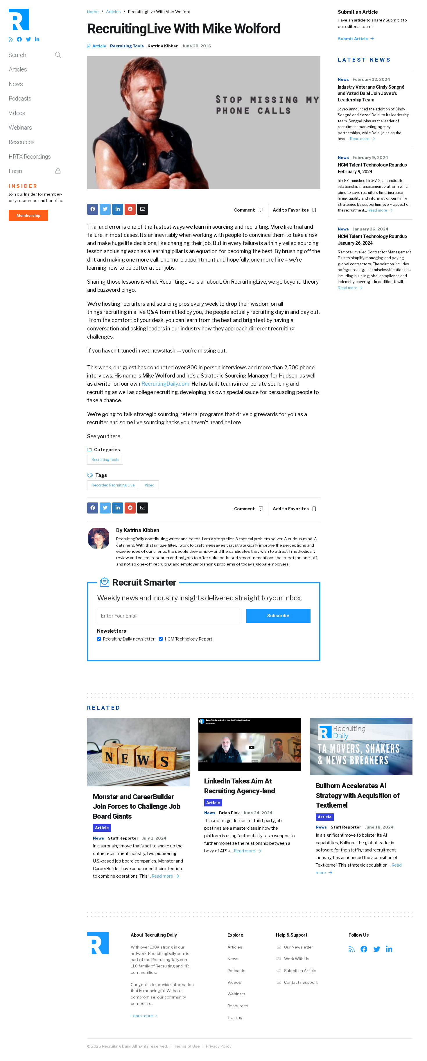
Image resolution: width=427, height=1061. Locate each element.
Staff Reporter (123, 838)
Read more (360, 139)
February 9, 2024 (370, 157)
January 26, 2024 (370, 229)
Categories (106, 449)
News (16, 83)
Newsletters (111, 631)
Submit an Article (358, 12)
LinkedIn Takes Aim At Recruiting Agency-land (239, 786)
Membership (28, 215)
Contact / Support (300, 982)
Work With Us (296, 958)
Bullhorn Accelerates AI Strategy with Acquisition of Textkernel (358, 795)
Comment (245, 210)
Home (93, 11)
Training (235, 1017)
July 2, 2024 (154, 838)
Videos (17, 113)
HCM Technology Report (188, 639)
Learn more (142, 1015)
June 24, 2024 (257, 812)
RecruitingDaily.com (165, 384)
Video (149, 485)
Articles (18, 69)
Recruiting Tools (127, 46)
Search (17, 54)
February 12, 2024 (371, 79)
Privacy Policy (219, 1046)
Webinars (20, 127)
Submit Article (353, 38)
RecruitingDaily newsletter (129, 639)
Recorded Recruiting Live (113, 485)
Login (15, 171)
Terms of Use (187, 1046)
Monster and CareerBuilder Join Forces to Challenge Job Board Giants (136, 806)
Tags (100, 475)
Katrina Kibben (163, 46)
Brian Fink (229, 812)
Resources (22, 142)
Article (99, 46)
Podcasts (20, 98)
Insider (23, 186)
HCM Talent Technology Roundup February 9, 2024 (372, 168)
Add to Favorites (291, 210)
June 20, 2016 (196, 46)
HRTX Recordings (30, 156)
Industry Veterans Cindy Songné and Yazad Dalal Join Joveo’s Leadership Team (371, 93)
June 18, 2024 (379, 827)
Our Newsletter (298, 947)
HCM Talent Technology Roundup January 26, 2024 (372, 240)
